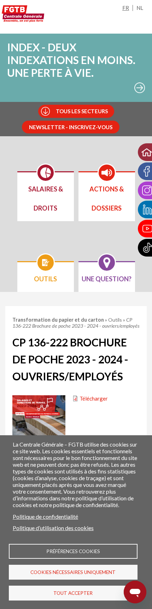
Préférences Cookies (73, 551)
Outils (115, 320)
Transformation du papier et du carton (58, 320)
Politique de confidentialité (45, 516)
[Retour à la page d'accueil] (23, 13)
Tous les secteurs (82, 111)
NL (139, 8)
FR (125, 8)
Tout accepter (73, 593)
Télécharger (94, 398)
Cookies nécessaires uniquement (73, 572)
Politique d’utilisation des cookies (53, 527)
